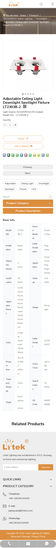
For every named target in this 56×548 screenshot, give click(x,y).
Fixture (23, 189)
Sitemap (25, 536)
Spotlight (9, 189)
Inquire (21, 138)
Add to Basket (21, 146)
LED (34, 189)
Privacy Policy (39, 536)
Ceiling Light (27, 183)
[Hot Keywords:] (50, 196)
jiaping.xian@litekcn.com (21, 510)
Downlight (44, 183)
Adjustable (10, 183)
